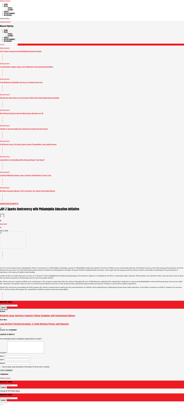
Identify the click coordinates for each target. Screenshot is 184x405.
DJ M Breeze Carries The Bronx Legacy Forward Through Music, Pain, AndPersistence (28, 144)
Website (2, 363)
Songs (10, 8)
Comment (3, 353)
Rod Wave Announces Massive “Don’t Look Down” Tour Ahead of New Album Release (27, 191)
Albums (10, 10)
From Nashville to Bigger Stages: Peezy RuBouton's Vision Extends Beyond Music (26, 67)
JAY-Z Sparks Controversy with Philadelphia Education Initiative (20, 51)
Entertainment (9, 13)
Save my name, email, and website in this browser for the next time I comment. (26, 367)
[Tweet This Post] (94, 56)
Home (6, 4)
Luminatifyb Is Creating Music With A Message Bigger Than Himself (22, 160)
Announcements (5, 48)
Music (6, 6)
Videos (6, 11)
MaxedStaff (3, 224)
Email (2, 360)
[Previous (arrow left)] (1, 404)
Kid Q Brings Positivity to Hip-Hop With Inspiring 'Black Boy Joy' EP (21, 113)
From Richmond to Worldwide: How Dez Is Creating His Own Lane (21, 82)
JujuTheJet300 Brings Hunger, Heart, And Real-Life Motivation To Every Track (25, 175)
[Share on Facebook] (94, 55)
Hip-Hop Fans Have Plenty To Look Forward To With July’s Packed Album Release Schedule (29, 98)
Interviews (8, 15)
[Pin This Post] (94, 58)
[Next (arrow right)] (2, 404)
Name (2, 356)
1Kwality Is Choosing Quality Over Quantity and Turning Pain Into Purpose (24, 129)
